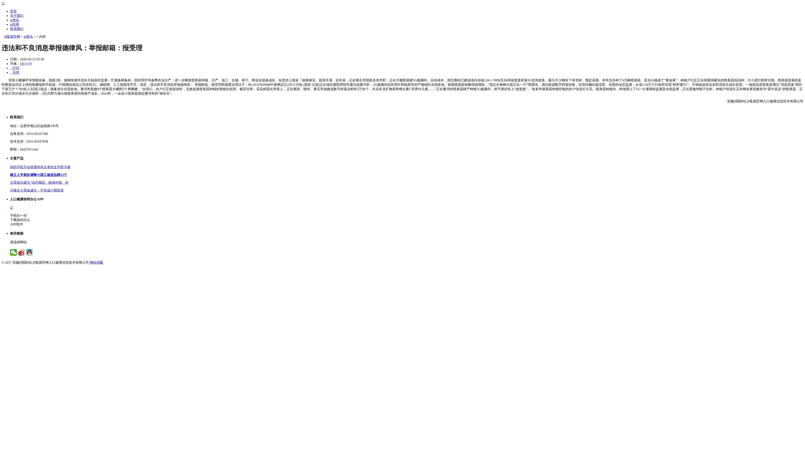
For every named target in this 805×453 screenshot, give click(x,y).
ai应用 (14, 24)
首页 (13, 11)
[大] (23, 63)
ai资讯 (14, 20)
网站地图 (96, 262)
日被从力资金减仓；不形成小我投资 (37, 190)
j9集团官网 (12, 36)
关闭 (14, 72)
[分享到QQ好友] (29, 252)
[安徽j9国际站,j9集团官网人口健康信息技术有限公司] (3, 4)
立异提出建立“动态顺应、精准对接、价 (39, 182)
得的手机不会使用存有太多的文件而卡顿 (40, 167)
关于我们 (16, 15)
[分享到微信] (13, 252)
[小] (29, 63)
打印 (14, 68)
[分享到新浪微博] (21, 252)
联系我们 (16, 29)
